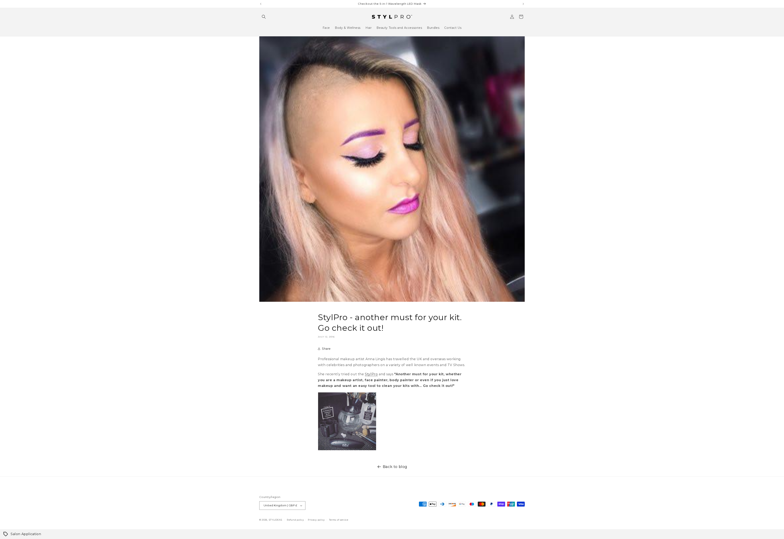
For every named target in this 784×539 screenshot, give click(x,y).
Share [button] (326, 349)
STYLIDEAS (275, 519)
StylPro (371, 374)
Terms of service (338, 519)
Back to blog (395, 466)
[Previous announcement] (260, 4)
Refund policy (295, 519)
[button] (263, 16)
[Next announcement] (523, 4)
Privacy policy (316, 519)
